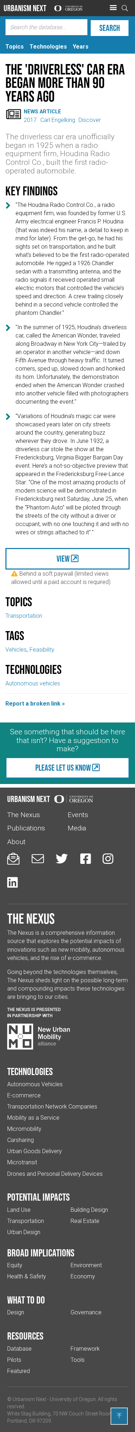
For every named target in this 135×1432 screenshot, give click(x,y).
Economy (83, 1276)
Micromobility (24, 1128)
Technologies (30, 1071)
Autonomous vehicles (32, 683)
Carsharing (20, 1140)
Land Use (19, 1209)
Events (78, 815)
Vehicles (16, 649)
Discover (89, 120)
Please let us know (63, 767)
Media (77, 828)
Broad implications (41, 1253)
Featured (18, 1371)
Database (19, 1348)
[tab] (14, 46)
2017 (30, 120)
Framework (85, 1348)
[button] (113, 8)
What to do (26, 1300)
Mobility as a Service (33, 1117)
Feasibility (42, 649)
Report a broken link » (35, 703)
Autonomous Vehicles (35, 1084)
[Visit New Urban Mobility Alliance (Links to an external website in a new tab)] (38, 1037)
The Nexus (23, 815)
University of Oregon (73, 1399)
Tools (78, 1359)
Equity (14, 1265)
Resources (25, 1336)
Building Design (89, 1209)
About (16, 842)
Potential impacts (38, 1197)
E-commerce (24, 1095)
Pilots (14, 1359)
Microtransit (22, 1162)
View (63, 558)
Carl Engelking (57, 120)
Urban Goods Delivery (34, 1151)
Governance (86, 1312)
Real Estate (85, 1221)
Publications (26, 828)
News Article (42, 112)
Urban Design (23, 1232)
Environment (86, 1265)
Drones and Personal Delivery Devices (55, 1173)
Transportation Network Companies (52, 1106)
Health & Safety (26, 1276)
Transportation (23, 615)
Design (15, 1312)
